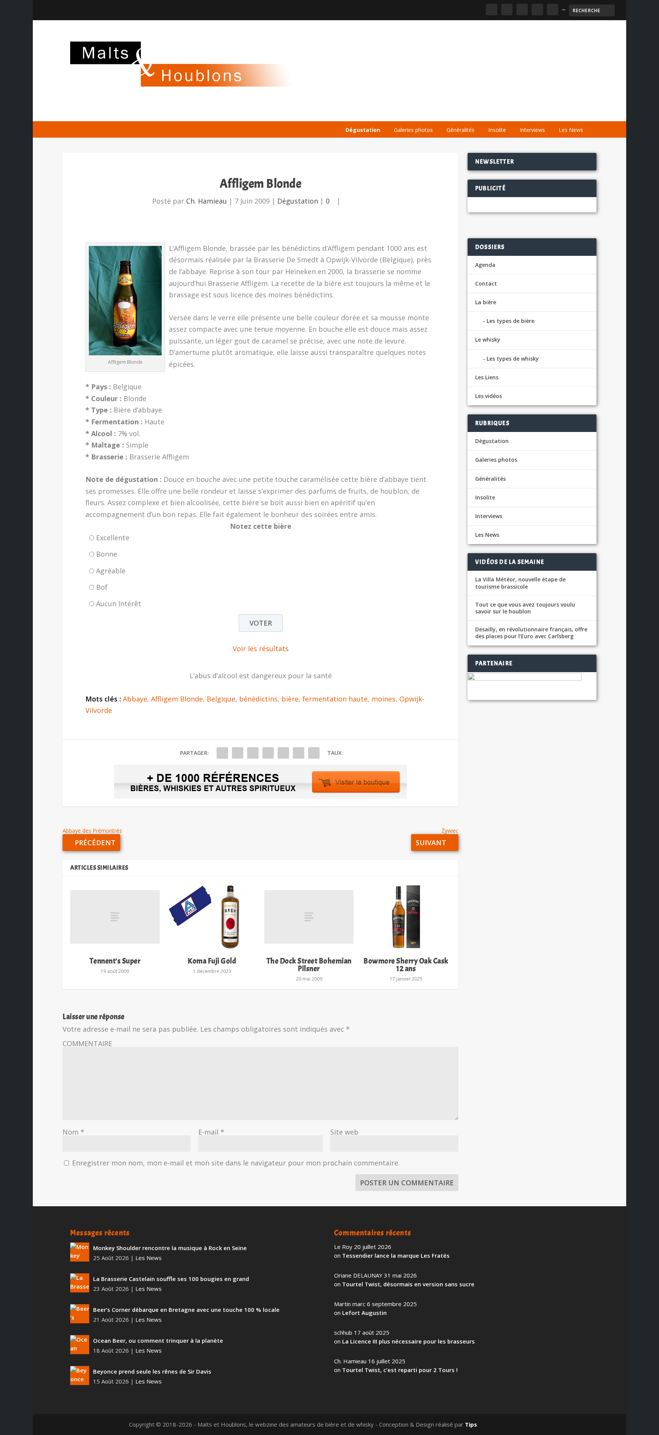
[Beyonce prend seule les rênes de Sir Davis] (79, 1375)
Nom (73, 1131)
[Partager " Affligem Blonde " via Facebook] (222, 753)
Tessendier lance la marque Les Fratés (396, 1255)
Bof (102, 587)
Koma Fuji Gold (212, 961)
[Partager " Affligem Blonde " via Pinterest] (268, 753)
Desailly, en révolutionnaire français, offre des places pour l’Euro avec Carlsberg (531, 633)
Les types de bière (510, 320)
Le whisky (436, 111)
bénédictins (258, 698)
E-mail (211, 1131)
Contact (486, 283)
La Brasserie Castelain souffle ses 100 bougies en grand (171, 1279)
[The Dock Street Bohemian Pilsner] (309, 917)
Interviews (532, 129)
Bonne (106, 554)
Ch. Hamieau (206, 200)
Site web (344, 1131)
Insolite (497, 129)
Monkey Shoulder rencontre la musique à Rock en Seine (170, 1248)
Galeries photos (413, 129)
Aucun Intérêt (118, 603)
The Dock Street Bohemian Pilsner (309, 964)
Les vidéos (517, 111)
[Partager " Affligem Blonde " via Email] (298, 753)
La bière (393, 111)
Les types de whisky (513, 358)
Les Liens (555, 111)
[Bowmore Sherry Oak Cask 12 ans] (405, 917)
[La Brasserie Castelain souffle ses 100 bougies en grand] (79, 1282)
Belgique (221, 698)
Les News (571, 129)
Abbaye (135, 698)
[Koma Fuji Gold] (212, 917)
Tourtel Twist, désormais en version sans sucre (408, 1284)
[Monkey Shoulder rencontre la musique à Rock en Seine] (79, 1252)
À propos (357, 111)
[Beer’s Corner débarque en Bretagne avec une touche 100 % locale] (79, 1313)
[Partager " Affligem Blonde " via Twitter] (237, 753)
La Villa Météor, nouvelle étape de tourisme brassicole (520, 583)
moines (383, 698)
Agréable (110, 570)
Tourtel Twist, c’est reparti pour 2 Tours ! (400, 1370)
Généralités (460, 129)
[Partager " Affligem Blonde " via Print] (313, 753)
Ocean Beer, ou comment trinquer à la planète (158, 1340)
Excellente (112, 537)
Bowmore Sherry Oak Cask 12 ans (405, 964)
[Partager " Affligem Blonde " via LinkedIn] (283, 753)
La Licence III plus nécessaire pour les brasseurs (408, 1341)
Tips (471, 1424)
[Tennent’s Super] (114, 917)
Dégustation (363, 129)
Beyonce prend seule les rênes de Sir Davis (152, 1371)
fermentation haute (335, 698)
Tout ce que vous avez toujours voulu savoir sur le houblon (525, 608)
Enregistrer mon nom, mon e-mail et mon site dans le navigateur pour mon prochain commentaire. (236, 1162)
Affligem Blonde (177, 698)
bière (290, 698)
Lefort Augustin (364, 1312)
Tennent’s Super (115, 961)
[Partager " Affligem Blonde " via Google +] (252, 753)
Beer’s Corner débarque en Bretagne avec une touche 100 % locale (186, 1309)
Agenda (479, 111)
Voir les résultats (261, 648)
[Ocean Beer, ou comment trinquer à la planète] (79, 1344)
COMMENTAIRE (87, 1043)
